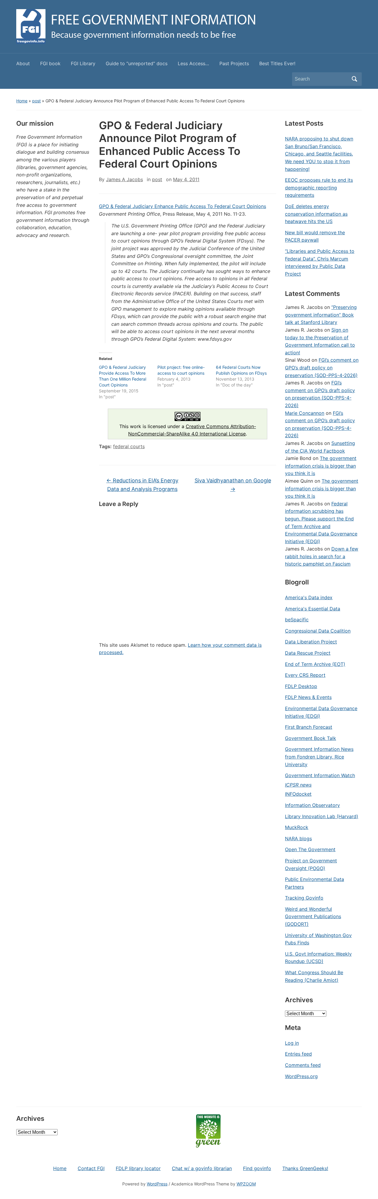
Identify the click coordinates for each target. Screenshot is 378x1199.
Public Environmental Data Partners (314, 883)
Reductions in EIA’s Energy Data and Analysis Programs (142, 484)
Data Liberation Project (311, 642)
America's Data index (309, 597)
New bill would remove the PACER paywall (315, 236)
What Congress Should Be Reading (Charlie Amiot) (314, 976)
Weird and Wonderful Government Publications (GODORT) (313, 916)
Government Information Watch (320, 775)
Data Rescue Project (307, 653)
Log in (292, 1043)
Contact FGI (91, 1168)
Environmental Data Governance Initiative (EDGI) (321, 712)
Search (354, 79)
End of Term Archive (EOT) (315, 664)
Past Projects (234, 63)
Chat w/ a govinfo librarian (202, 1168)
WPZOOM (246, 1183)
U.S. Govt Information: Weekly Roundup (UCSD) (318, 957)
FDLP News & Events (308, 697)
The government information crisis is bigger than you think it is (320, 465)
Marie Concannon (304, 413)
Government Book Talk (310, 738)
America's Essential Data (312, 609)
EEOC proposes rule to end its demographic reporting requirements (319, 187)
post (36, 100)
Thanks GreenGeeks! (305, 1168)
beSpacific (297, 620)
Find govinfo (257, 1168)
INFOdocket (298, 794)
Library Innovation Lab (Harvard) (321, 816)
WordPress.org (301, 1076)
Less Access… (193, 63)
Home (21, 100)
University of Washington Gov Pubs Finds (318, 939)
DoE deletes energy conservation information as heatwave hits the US (316, 213)
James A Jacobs (124, 179)
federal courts (129, 446)
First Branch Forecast (308, 727)
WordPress (157, 1183)
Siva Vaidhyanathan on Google (233, 484)
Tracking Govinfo (304, 898)
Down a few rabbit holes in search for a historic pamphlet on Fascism (321, 556)
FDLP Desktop (301, 686)
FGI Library (83, 63)
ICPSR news (298, 785)
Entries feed (298, 1054)
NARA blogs (298, 838)
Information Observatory (312, 805)
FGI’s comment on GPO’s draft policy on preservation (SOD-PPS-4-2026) (322, 367)
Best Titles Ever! (277, 63)
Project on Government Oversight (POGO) (311, 864)
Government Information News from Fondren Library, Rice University (319, 756)
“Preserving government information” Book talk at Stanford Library (321, 314)
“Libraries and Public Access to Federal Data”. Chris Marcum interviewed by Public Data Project (319, 262)
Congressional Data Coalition (318, 631)
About (23, 63)
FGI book (50, 63)
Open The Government (310, 849)
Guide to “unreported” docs (136, 63)
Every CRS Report (305, 675)
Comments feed (303, 1065)
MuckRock (296, 827)
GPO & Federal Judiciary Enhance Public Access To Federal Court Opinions (182, 206)
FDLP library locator (138, 1168)
